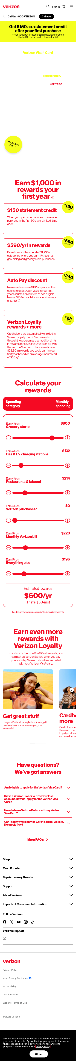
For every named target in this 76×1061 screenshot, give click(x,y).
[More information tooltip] (56, 37)
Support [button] (8, 886)
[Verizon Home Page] (11, 6)
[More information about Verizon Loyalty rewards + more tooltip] (17, 357)
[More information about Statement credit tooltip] (15, 146)
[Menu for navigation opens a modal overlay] (71, 6)
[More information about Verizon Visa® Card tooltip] (63, 75)
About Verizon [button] (12, 895)
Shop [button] (6, 859)
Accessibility (9, 986)
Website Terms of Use (15, 1002)
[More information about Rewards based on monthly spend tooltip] (57, 259)
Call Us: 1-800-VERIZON (21, 16)
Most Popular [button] (12, 868)
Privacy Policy (10, 970)
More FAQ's (35, 839)
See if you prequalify (26, 83)
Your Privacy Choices (15, 978)
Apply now (56, 83)
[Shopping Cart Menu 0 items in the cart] (64, 6)
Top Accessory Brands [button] (18, 877)
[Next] (72, 690)
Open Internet (11, 994)
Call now (46, 16)
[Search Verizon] (48, 6)
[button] (38, 787)
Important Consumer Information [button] (25, 904)
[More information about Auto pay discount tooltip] (19, 300)
